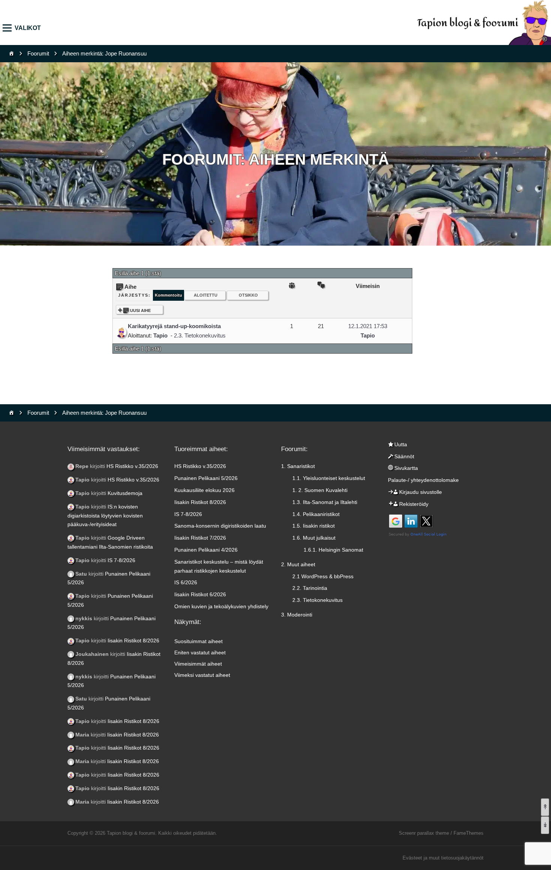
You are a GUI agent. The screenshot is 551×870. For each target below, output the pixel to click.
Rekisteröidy (413, 504)
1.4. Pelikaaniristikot (316, 514)
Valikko (9, 28)
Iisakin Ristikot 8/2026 (133, 641)
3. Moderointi (296, 615)
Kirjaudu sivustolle (420, 492)
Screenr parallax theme (424, 833)
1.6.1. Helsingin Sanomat (333, 550)
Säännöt (404, 456)
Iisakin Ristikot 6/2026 (200, 594)
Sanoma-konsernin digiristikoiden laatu (220, 526)
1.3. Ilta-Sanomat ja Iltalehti (324, 502)
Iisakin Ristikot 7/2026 (200, 538)
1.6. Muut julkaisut (313, 538)
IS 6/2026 (185, 582)
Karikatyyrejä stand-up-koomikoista (174, 326)
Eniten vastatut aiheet (200, 653)
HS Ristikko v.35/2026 (132, 466)
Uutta (400, 444)
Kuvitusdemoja (125, 493)
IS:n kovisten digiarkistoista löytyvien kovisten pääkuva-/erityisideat (105, 516)
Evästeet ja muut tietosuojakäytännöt (443, 858)
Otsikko (248, 295)
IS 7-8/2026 (121, 560)
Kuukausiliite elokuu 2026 (204, 490)
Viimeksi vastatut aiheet (202, 675)
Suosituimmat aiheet (198, 641)
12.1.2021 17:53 (367, 326)
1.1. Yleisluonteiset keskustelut (328, 478)
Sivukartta (406, 468)
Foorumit (38, 53)
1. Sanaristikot (298, 466)
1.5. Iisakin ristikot (313, 526)
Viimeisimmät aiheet (198, 664)
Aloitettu (205, 295)
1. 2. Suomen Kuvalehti (319, 490)
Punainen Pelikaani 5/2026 (206, 478)
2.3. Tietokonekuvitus (200, 335)
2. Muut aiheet (298, 564)
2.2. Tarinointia (309, 588)
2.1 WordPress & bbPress (322, 576)
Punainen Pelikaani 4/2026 (206, 550)
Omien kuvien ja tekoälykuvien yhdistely (221, 606)
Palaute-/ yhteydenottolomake (423, 480)
